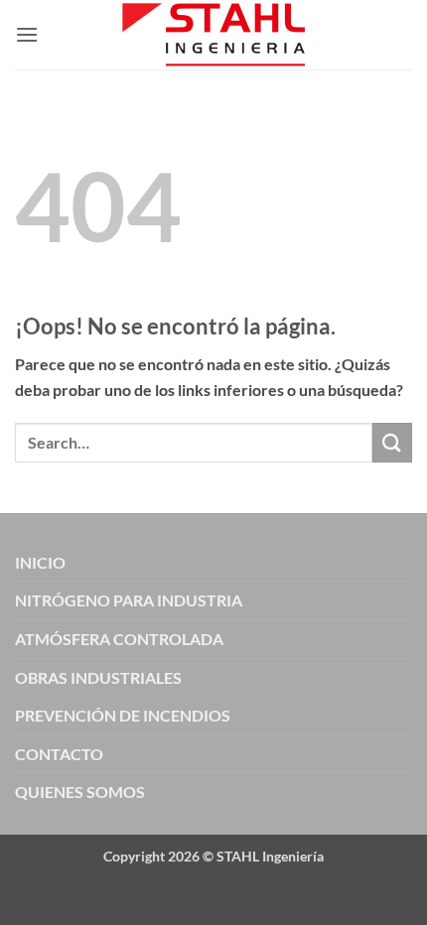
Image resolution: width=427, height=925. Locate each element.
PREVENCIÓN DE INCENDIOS (122, 715)
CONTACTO (59, 753)
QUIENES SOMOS (80, 791)
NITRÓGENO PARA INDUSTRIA (128, 600)
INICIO (40, 562)
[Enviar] (392, 442)
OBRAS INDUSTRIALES (98, 677)
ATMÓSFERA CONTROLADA (119, 638)
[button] (27, 34)
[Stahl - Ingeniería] (214, 34)
